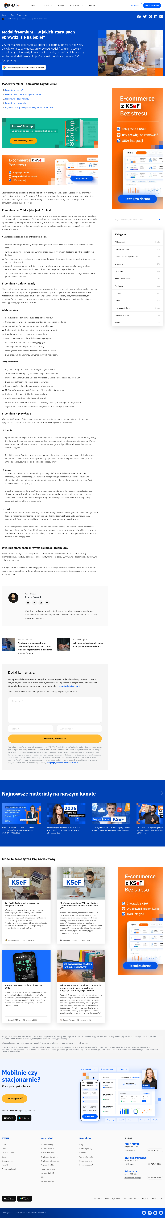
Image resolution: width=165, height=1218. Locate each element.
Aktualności (120, 242)
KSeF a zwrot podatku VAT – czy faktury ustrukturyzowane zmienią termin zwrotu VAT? (79, 905)
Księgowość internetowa (50, 1161)
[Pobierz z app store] (9, 1118)
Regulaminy (98, 1198)
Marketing (119, 286)
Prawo (117, 300)
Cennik (4, 1149)
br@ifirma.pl (129, 1164)
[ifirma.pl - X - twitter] (150, 1213)
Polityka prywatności (113, 1198)
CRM (42, 1177)
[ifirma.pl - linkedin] (155, 1213)
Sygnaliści (145, 1198)
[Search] (159, 219)
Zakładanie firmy (47, 1145)
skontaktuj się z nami (69, 686)
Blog (81, 1145)
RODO (154, 1198)
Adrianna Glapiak (70, 940)
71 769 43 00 (156, 1178)
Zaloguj (137, 5)
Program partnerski (9, 1169)
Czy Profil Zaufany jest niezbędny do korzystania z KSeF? (22, 904)
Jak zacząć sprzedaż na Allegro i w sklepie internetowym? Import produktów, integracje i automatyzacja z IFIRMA (80, 988)
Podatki (118, 293)
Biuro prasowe (7, 1161)
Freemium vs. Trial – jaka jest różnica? (23, 94)
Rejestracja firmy (122, 315)
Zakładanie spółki (47, 1149)
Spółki (117, 322)
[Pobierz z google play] (24, 1118)
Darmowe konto (152, 5)
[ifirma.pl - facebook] (144, 1213)
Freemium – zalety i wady (17, 98)
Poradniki (82, 1153)
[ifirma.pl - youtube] (161, 1213)
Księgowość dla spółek (49, 1157)
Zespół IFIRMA (14, 1020)
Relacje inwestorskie (131, 1198)
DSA (161, 1198)
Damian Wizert (69, 1020)
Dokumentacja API (86, 1165)
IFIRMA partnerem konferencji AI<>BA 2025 (24, 986)
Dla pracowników (122, 249)
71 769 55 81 (156, 1164)
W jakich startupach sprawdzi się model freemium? (29, 107)
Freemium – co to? (14, 90)
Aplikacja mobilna (47, 1181)
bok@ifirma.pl (130, 1150)
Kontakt (5, 1165)
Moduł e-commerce (48, 1169)
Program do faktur (47, 1165)
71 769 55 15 (156, 1150)
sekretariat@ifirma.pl (133, 1178)
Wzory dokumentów (86, 1157)
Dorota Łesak (13, 940)
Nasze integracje (85, 1161)
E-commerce (120, 264)
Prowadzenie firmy (122, 308)
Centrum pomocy (85, 1149)
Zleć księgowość (14, 1098)
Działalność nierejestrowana (126, 256)
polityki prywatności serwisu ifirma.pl (62, 762)
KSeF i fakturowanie (123, 278)
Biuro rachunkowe (47, 1153)
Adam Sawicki (10, 19)
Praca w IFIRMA (8, 1153)
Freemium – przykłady (15, 103)
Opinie (4, 1157)
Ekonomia (119, 271)
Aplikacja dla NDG (47, 1173)
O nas (4, 1145)
